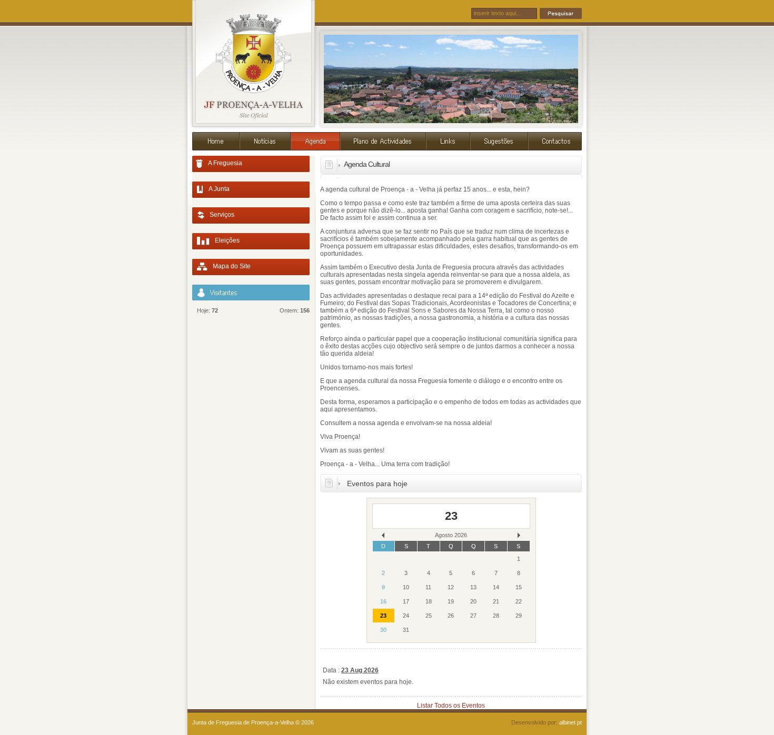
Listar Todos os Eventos (451, 705)
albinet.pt (570, 722)
